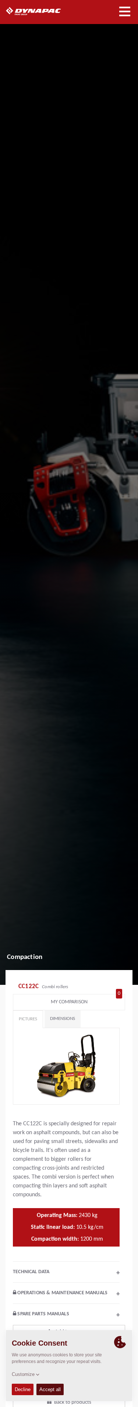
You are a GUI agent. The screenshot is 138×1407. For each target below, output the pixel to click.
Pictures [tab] (28, 1019)
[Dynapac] (42, 11)
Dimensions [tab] (62, 1018)
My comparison (86, 1000)
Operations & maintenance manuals (68, 1294)
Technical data (66, 1273)
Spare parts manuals (68, 1315)
